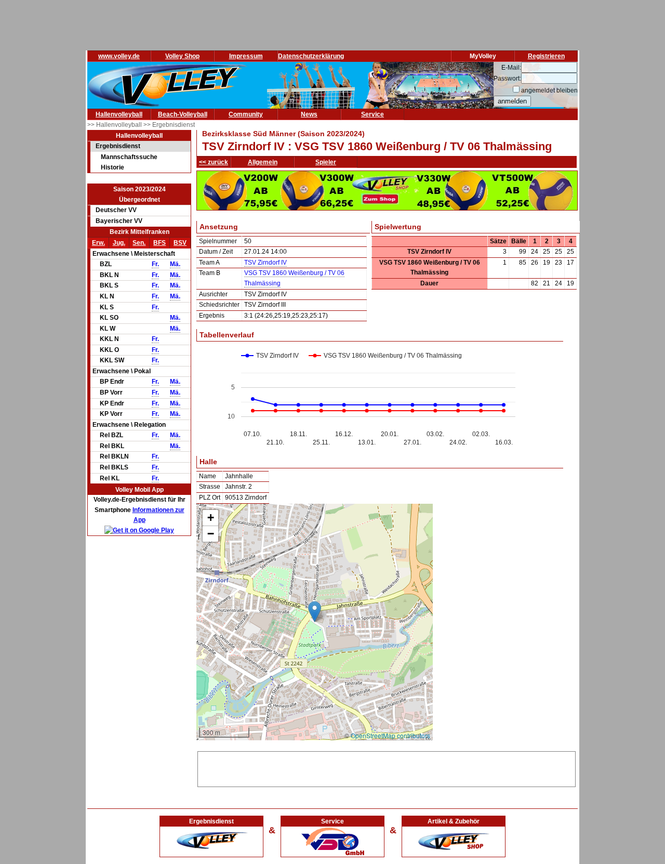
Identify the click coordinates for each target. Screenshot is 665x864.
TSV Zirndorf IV (265, 262)
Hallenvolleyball (119, 114)
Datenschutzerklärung (311, 56)
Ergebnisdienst (118, 146)
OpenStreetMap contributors (390, 735)
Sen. (138, 242)
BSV (180, 242)
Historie (112, 167)
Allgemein (262, 162)
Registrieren (546, 56)
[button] (314, 611)
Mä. (175, 264)
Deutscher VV (116, 210)
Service (372, 114)
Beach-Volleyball (182, 114)
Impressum (246, 56)
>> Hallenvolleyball (115, 124)
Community (246, 114)
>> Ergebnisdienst (169, 124)
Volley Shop (182, 56)
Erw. (98, 242)
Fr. (155, 264)
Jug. (119, 242)
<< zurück (213, 162)
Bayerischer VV (119, 221)
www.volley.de (119, 56)
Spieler (325, 162)
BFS (159, 242)
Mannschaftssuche (129, 157)
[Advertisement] (386, 767)
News (309, 114)
